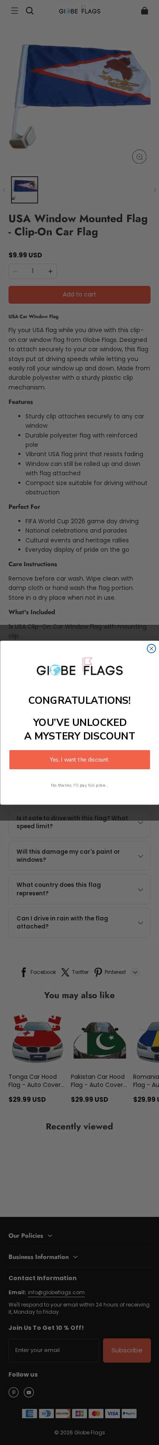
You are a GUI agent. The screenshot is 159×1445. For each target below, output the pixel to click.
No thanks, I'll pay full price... (80, 784)
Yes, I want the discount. (80, 759)
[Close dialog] (151, 648)
